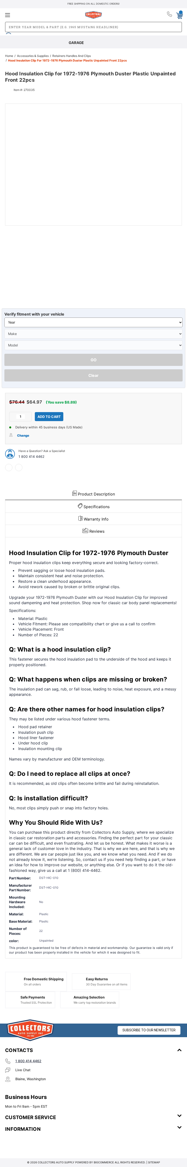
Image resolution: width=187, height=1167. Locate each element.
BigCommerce (104, 1162)
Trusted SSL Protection (36, 1002)
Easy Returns (97, 979)
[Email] (18, 467)
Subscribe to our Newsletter (149, 1030)
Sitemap (154, 1162)
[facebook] (8, 467)
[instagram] (25, 1143)
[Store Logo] (30, 1030)
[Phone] (170, 15)
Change (23, 435)
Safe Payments (32, 997)
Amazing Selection (89, 997)
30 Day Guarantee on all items (106, 984)
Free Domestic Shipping (44, 979)
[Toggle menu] (34, 15)
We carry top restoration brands (95, 1002)
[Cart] (179, 14)
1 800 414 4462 (31, 456)
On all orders (32, 984)
